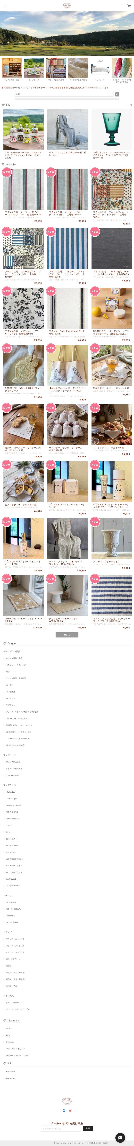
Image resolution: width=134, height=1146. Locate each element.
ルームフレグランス (14, 872)
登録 (88, 1128)
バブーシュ (10, 698)
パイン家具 (8, 995)
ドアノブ (7, 932)
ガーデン (9, 685)
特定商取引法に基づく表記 (17, 1055)
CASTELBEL (11, 879)
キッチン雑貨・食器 (14, 658)
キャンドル (10, 852)
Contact (10, 1042)
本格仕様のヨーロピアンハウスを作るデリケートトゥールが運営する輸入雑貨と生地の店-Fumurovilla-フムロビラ (55, 87)
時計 (8, 671)
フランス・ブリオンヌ (15, 946)
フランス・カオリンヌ (15, 939)
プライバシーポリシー (15, 1049)
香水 (8, 832)
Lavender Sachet (13, 885)
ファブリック (9, 755)
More (67, 635)
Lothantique (11, 798)
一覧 (130, 105)
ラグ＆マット (11, 705)
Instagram (11, 1078)
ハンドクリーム (12, 845)
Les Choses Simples (14, 859)
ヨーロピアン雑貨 (11, 651)
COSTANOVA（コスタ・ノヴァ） (19, 725)
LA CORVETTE (12, 922)
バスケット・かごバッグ (16, 665)
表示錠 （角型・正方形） (16, 972)
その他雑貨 (10, 692)
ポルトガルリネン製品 (15, 745)
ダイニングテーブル (14, 1002)
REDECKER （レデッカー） (17, 718)
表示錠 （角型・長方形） (16, 979)
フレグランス (9, 785)
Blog (8, 1035)
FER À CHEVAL (12, 812)
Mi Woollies (11, 902)
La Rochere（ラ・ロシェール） (19, 732)
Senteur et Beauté (13, 805)
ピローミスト (11, 839)
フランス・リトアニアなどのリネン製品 (22, 712)
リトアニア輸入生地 (14, 768)
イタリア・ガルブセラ (15, 952)
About (9, 1028)
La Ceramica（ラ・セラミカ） (18, 738)
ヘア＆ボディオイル (14, 865)
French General (12, 775)
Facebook (10, 1071)
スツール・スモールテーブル (17, 1009)
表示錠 (8, 966)
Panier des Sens (12, 819)
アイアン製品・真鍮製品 (16, 678)
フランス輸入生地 (13, 762)
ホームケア (8, 895)
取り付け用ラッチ (13, 959)
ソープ (8, 825)
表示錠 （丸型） (12, 986)
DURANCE (10, 792)
